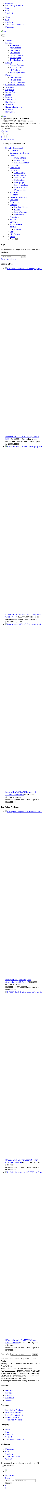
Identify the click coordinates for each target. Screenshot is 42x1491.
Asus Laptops (15, 57)
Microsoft (14, 192)
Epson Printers (16, 67)
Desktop (9, 75)
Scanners (9, 104)
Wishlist (5, 131)
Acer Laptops (15, 48)
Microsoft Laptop (21, 187)
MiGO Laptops (20, 190)
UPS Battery (15, 234)
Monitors (9, 109)
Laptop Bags (10, 92)
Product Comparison (14, 1415)
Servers (8, 97)
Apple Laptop (15, 45)
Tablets (8, 40)
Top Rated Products (13, 1420)
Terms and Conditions (14, 24)
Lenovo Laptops (17, 55)
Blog (7, 8)
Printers (8, 62)
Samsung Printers (17, 72)
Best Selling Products (14, 5)
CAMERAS (14, 150)
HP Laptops (15, 52)
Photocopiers (11, 99)
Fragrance (14, 165)
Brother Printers (17, 65)
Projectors (9, 89)
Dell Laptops (15, 50)
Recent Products (12, 1417)
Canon (17, 209)
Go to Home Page (8, 259)
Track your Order (12, 1456)
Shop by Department (14, 148)
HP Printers (15, 70)
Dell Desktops (16, 77)
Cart (7, 10)
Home (12, 236)
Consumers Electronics (15, 85)
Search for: (5, 126)
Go (24, 256)
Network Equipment (13, 107)
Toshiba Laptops (17, 60)
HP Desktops (15, 80)
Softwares (9, 87)
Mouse (8, 94)
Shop (7, 17)
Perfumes (14, 199)
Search (34, 1354)
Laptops (8, 43)
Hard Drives (10, 102)
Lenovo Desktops (17, 82)
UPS (11, 231)
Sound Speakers (17, 224)
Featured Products (13, 1412)
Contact (8, 1437)
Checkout (9, 13)
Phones (17, 229)
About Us (9, 3)
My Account (10, 27)
